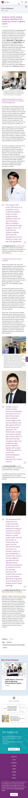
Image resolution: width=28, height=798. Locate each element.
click (7, 742)
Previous (3, 676)
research (5, 647)
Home (2, 10)
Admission (9, 642)
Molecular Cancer (19, 66)
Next (24, 676)
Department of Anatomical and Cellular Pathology (13, 645)
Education (11, 639)
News (6, 10)
